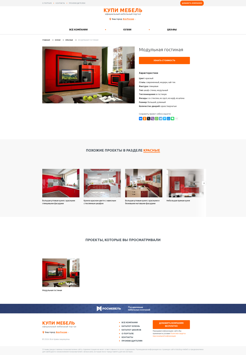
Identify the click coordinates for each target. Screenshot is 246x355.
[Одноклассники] (144, 118)
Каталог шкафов (131, 330)
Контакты (127, 337)
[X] (148, 118)
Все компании (78, 29)
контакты (60, 3)
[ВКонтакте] (140, 118)
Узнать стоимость (164, 60)
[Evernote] (172, 118)
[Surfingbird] (164, 118)
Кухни (127, 29)
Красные (69, 40)
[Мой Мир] (168, 118)
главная (46, 40)
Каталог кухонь (131, 326)
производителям (77, 3)
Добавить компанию (192, 3)
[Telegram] (160, 118)
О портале (128, 333)
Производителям (132, 341)
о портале (47, 3)
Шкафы (172, 29)
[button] (200, 193)
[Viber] (152, 118)
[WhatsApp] (156, 118)
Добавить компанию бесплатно (171, 324)
